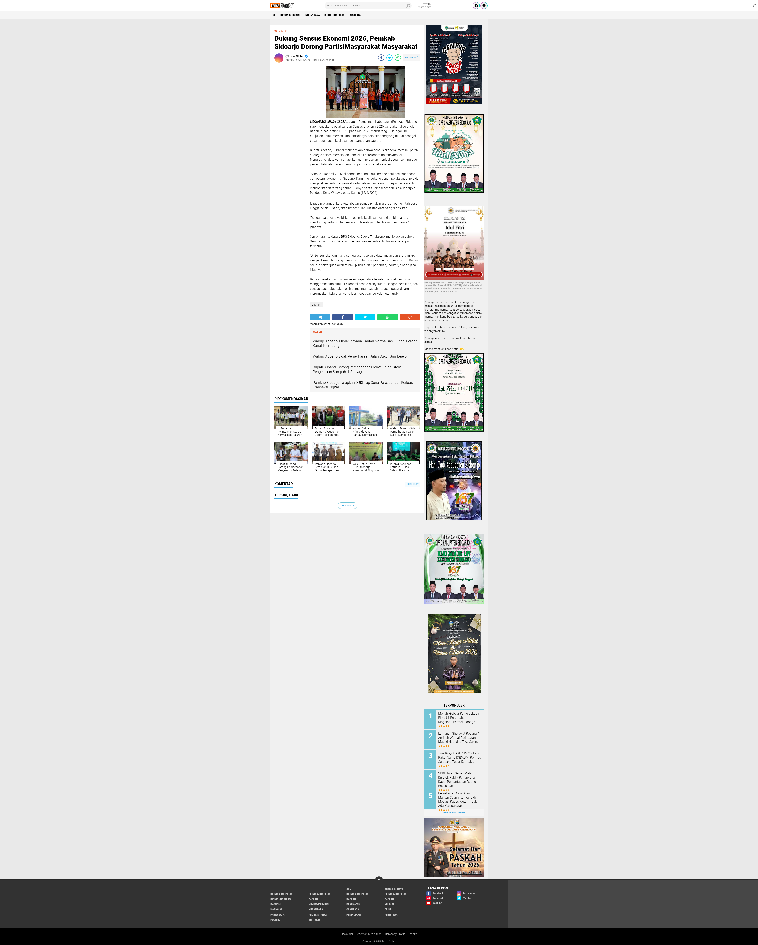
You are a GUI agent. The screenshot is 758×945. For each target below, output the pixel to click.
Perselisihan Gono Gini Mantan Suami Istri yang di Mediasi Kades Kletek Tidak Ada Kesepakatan (457, 799)
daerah (283, 30)
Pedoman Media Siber (369, 934)
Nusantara (312, 15)
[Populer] (484, 5)
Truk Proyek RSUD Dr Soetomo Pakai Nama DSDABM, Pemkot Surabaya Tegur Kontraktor (459, 758)
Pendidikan (353, 914)
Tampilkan (412, 484)
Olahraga (352, 909)
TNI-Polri (315, 919)
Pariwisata (277, 914)
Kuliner (390, 904)
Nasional (356, 15)
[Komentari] (410, 317)
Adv (348, 889)
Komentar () (411, 57)
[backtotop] (379, 880)
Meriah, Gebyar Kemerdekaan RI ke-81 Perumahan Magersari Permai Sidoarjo (458, 718)
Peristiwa (391, 914)
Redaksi (412, 934)
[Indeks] (476, 5)
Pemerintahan (318, 914)
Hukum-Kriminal (290, 15)
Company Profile (395, 934)
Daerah (351, 899)
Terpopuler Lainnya (454, 812)
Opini (388, 909)
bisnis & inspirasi (281, 894)
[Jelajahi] (753, 5)
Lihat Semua (347, 505)
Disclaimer (347, 934)
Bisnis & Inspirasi (357, 894)
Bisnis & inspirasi (320, 894)
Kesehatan (353, 904)
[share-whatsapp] (398, 57)
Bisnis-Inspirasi (334, 15)
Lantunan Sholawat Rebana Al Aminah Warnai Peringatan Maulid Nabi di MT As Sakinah (459, 738)
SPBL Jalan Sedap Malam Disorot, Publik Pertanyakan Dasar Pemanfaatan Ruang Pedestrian (457, 779)
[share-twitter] (389, 57)
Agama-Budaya (394, 889)
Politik (275, 919)
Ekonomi (275, 904)
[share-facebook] (381, 57)
